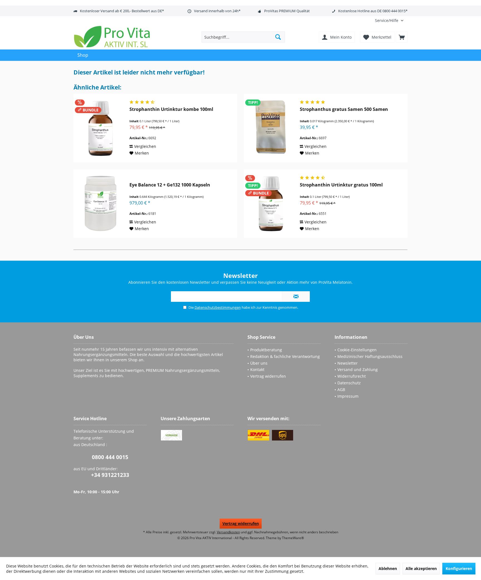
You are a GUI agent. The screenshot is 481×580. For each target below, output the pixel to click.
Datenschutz (349, 382)
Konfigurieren (459, 568)
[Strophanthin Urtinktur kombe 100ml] (100, 127)
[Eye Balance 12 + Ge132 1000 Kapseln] (100, 203)
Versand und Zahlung (357, 369)
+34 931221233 (110, 475)
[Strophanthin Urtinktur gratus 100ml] (270, 203)
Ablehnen (388, 568)
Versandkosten (228, 532)
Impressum (348, 396)
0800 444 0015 (110, 457)
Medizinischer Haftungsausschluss (370, 356)
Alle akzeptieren (421, 568)
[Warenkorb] (402, 37)
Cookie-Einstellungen (357, 349)
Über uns (259, 363)
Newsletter (347, 363)
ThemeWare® (293, 538)
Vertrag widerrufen (268, 376)
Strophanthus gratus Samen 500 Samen (344, 109)
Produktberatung (266, 349)
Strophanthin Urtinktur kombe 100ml (171, 109)
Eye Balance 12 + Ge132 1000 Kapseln (169, 185)
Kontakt (257, 369)
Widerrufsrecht (351, 376)
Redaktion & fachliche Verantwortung (285, 356)
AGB (341, 389)
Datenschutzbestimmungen (218, 307)
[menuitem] (389, 20)
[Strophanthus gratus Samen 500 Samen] (270, 127)
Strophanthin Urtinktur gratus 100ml (341, 185)
